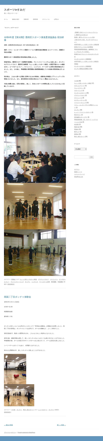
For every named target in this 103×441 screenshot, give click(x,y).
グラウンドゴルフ (43, 279)
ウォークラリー (78, 88)
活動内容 (26, 19)
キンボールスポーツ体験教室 (82, 59)
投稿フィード (78, 172)
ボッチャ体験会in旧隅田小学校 (83, 69)
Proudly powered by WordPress (26, 432)
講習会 (76, 134)
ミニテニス (34, 282)
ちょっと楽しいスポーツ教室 (28, 279)
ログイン (76, 169)
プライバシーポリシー (10, 432)
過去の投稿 (8, 425)
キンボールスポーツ (80, 93)
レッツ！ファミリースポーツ (82, 112)
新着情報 (35, 19)
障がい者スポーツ (28, 410)
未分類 (76, 124)
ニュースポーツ (42, 410)
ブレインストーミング (17, 282)
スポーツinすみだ (14, 9)
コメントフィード (79, 174)
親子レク (76, 131)
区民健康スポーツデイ (80, 117)
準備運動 (60, 282)
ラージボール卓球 (44, 282)
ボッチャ (27, 282)
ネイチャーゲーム (79, 100)
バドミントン (54, 279)
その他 (13, 410)
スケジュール (45, 19)
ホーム (6, 19)
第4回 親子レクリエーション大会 (84, 37)
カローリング (78, 90)
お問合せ (56, 19)
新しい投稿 (61, 425)
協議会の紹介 (15, 19)
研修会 (13, 279)
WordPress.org (78, 176)
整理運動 (53, 282)
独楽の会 (76, 127)
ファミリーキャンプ (80, 102)
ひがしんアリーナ (79, 85)
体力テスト (77, 115)
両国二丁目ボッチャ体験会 (17, 297)
